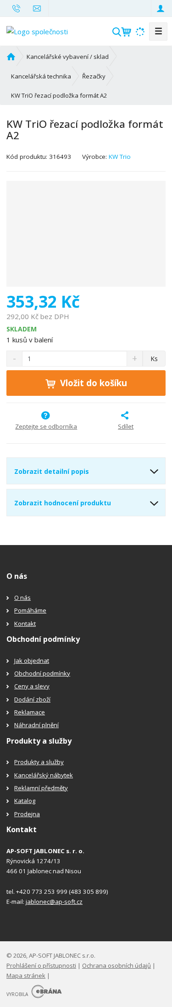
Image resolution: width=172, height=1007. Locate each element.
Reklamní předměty (41, 788)
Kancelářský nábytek (43, 775)
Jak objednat (31, 660)
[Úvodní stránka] (37, 30)
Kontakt (25, 623)
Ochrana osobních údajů (116, 965)
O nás (22, 597)
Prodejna (27, 814)
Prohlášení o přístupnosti (41, 965)
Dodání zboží (32, 699)
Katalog (24, 801)
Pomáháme (30, 610)
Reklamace (29, 712)
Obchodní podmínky (42, 673)
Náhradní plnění (36, 725)
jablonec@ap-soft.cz (54, 901)
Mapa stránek (25, 975)
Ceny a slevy (32, 686)
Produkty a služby (39, 762)
